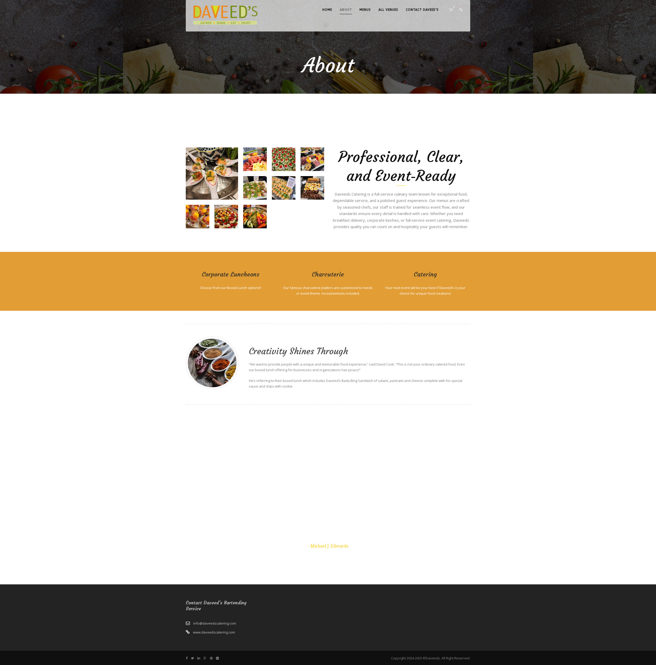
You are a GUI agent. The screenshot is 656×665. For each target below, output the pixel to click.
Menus (365, 10)
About (346, 10)
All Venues (388, 10)
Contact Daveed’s (422, 10)
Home (327, 10)
